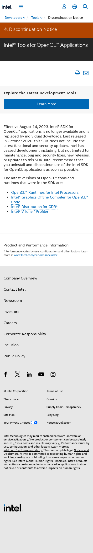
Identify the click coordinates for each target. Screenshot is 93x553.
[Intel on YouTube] (41, 375)
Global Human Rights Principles (46, 461)
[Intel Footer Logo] (13, 507)
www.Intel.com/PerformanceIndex (35, 255)
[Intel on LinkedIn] (29, 375)
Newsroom (13, 300)
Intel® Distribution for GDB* (34, 206)
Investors (11, 311)
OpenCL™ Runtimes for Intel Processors (44, 192)
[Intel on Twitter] (18, 375)
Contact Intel (15, 289)
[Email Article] (85, 72)
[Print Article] (77, 72)
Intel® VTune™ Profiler (29, 211)
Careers (10, 323)
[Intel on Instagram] (53, 375)
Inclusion (11, 345)
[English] (74, 6)
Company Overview (20, 278)
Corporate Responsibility (25, 334)
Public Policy (14, 356)
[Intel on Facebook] (6, 375)
